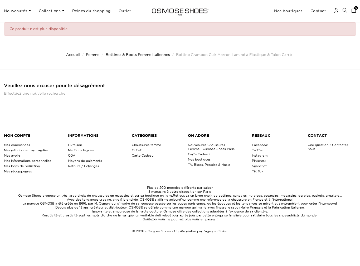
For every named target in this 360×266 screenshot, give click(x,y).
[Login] (336, 11)
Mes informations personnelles (27, 160)
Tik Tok (257, 171)
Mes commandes (17, 145)
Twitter (257, 150)
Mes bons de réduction (22, 166)
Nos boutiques (199, 159)
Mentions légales (81, 150)
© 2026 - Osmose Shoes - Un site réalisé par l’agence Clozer (180, 231)
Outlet (137, 150)
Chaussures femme (146, 145)
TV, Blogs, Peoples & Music (209, 164)
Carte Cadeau (142, 155)
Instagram (259, 155)
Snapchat (259, 166)
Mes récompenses (18, 171)
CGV (71, 155)
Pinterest (259, 160)
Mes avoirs (12, 155)
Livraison (75, 145)
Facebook (260, 145)
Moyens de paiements (85, 160)
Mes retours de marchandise (26, 150)
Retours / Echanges (83, 166)
